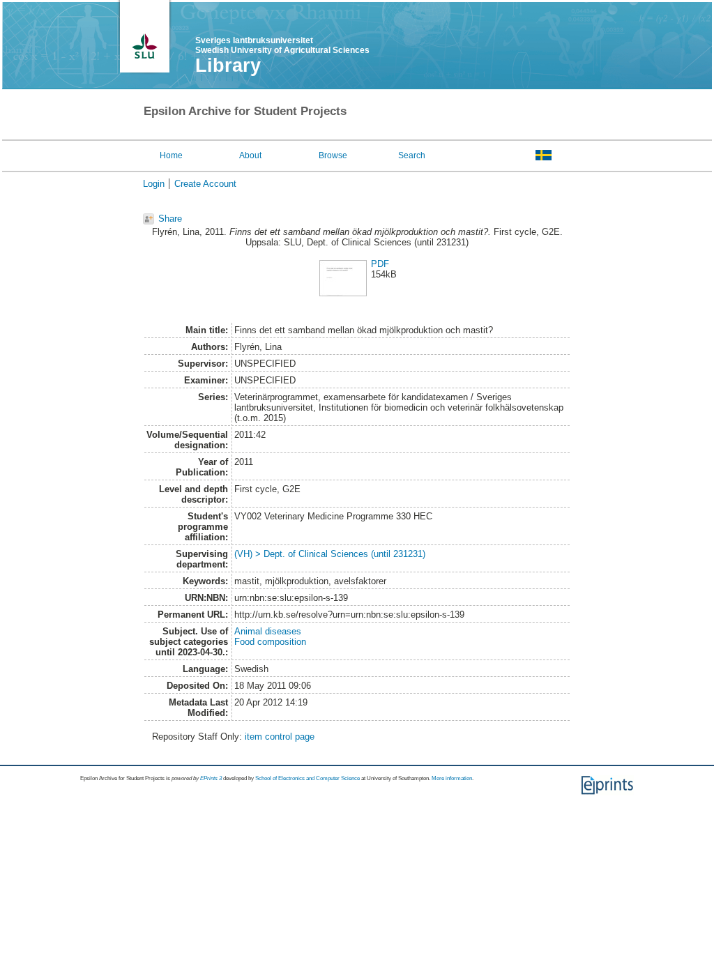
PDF (380, 264)
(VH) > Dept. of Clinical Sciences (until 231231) (329, 554)
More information (452, 778)
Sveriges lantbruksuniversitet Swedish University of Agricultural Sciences (282, 45)
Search (411, 155)
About (250, 155)
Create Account (205, 183)
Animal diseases (267, 631)
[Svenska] (544, 155)
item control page (279, 736)
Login (154, 183)
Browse (333, 155)
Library (228, 65)
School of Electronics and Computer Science (307, 778)
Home (171, 155)
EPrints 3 (211, 778)
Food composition (270, 641)
